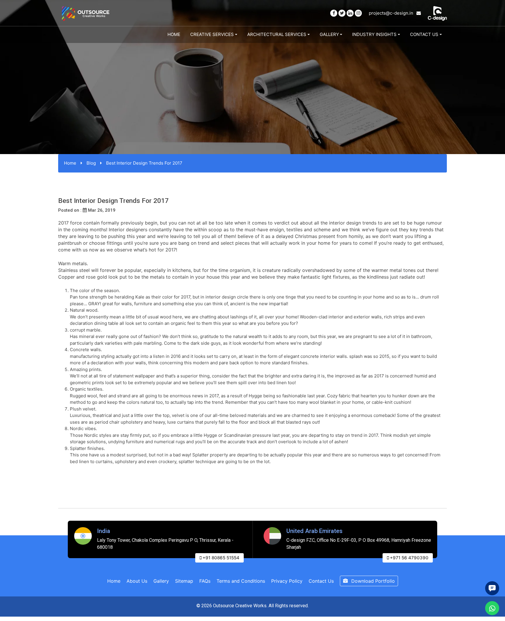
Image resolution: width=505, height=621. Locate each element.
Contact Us (424, 34)
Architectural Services (276, 34)
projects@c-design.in (391, 13)
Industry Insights (374, 34)
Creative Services (212, 34)
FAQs (204, 581)
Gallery (329, 34)
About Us (137, 581)
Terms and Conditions (241, 581)
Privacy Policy (286, 581)
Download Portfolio (372, 581)
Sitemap (184, 581)
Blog (91, 163)
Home (173, 34)
